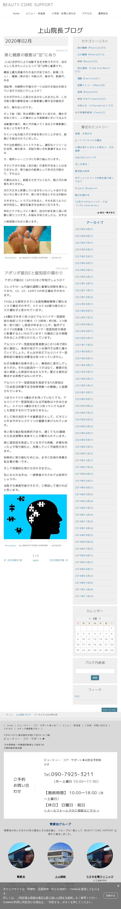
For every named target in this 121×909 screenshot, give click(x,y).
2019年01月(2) (84, 507)
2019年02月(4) (84, 501)
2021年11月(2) (84, 344)
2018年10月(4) (84, 528)
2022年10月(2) (84, 297)
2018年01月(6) (84, 582)
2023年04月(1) (84, 263)
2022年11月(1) (84, 290)
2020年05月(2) (84, 426)
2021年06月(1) (84, 358)
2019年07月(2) (84, 467)
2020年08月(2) (84, 405)
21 (106, 644)
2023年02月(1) (84, 276)
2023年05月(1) (84, 256)
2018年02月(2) (84, 575)
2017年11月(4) (84, 596)
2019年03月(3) (84, 494)
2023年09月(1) (84, 229)
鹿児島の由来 (82, 171)
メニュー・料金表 (35, 13)
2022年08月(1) (84, 310)
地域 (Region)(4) (86, 91)
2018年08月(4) (84, 541)
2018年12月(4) (84, 514)
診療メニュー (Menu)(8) (90, 85)
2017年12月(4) (84, 589)
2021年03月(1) (84, 371)
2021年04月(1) (84, 365)
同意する (110, 895)
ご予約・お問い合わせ (64, 13)
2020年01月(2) (84, 453)
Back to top (109, 709)
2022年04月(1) (84, 331)
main (36, 560)
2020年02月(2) (84, 446)
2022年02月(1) (84, 338)
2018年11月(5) (84, 521)
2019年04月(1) (84, 487)
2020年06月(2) (84, 419)
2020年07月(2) (84, 412)
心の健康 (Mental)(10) (89, 54)
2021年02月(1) (84, 378)
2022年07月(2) (84, 317)
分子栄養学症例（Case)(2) (90, 112)
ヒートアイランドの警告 (88, 140)
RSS (77, 696)
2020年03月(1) (84, 439)
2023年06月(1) (84, 249)
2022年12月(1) (84, 283)
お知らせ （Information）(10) (94, 105)
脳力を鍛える (82, 194)
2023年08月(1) (84, 236)
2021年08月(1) (84, 351)
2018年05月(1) (84, 562)
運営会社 (103, 13)
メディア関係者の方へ (28, 728)
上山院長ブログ (23, 714)
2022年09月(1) (84, 304)
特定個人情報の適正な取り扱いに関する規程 (46, 897)
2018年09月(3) (84, 535)
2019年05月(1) (84, 480)
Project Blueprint (86, 188)
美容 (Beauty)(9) (86, 61)
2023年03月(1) (84, 270)
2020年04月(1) (84, 433)
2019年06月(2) (84, 473)
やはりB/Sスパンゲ (85, 157)
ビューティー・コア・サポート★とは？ (37, 725)
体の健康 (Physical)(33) (90, 47)
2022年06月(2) (84, 324)
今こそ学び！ (82, 164)
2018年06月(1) (84, 555)
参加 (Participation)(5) (90, 98)
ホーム (9, 714)
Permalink (10, 257)
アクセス (87, 13)
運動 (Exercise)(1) (87, 78)
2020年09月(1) (84, 399)
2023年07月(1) (84, 242)
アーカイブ (94, 222)
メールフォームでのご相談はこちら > (73, 810)
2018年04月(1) (84, 569)
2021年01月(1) (84, 385)
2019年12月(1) (84, 460)
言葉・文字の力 (83, 133)
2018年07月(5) (84, 548)
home (16, 13)
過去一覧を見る (107, 212)
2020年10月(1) (84, 392)
